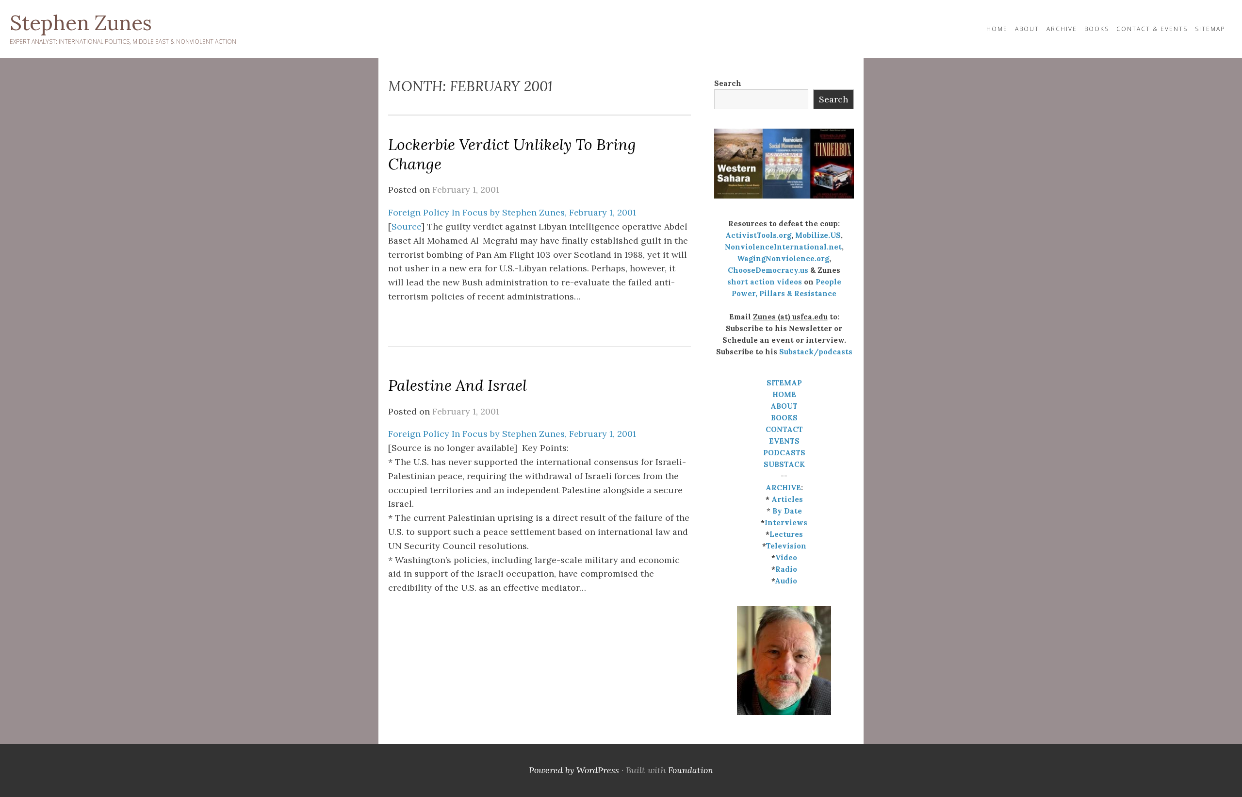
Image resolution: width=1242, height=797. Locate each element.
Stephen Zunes (81, 23)
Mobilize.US (818, 235)
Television (786, 545)
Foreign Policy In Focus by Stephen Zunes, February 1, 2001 (512, 212)
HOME (997, 29)
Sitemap (1210, 29)
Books (1096, 29)
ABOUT (784, 406)
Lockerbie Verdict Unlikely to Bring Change (512, 154)
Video (786, 557)
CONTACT (784, 429)
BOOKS (784, 417)
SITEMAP (784, 382)
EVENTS (784, 441)
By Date (787, 510)
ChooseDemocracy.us (768, 270)
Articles (787, 499)
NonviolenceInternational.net (783, 246)
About (1027, 29)
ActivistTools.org (758, 235)
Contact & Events (1152, 29)
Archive (1061, 29)
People (828, 281)
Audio (786, 580)
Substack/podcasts (815, 351)
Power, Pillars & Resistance (784, 293)
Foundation (690, 770)
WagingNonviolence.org (783, 258)
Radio (786, 569)
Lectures (786, 534)
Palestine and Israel (457, 385)
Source (406, 226)
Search (727, 83)
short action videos (764, 281)
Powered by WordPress (574, 770)
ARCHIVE (783, 487)
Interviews (786, 522)
